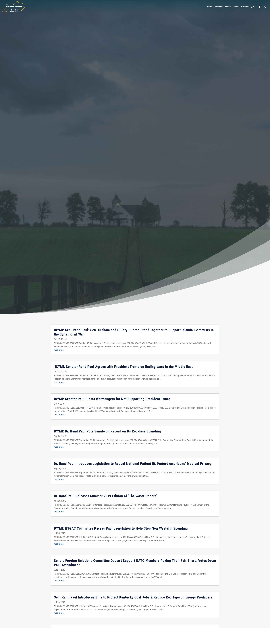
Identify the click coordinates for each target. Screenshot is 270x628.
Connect (245, 6)
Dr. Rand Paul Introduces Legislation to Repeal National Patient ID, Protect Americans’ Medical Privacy (132, 463)
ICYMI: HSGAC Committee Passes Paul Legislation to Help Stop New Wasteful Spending (121, 528)
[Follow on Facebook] (260, 7)
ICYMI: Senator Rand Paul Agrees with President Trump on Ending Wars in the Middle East (123, 366)
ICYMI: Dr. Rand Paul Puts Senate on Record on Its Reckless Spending (107, 431)
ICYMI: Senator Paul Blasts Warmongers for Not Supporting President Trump (112, 399)
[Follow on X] (265, 7)
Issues (236, 6)
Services (219, 6)
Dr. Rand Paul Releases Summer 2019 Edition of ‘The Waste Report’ (105, 496)
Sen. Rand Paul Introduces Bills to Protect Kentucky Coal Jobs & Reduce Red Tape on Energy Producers (133, 597)
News (228, 6)
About (210, 6)
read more (59, 350)
